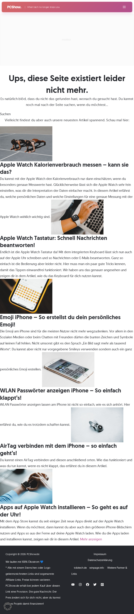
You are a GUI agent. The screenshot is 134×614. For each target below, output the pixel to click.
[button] (7, 606)
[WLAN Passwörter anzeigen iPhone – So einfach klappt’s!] (68, 369)
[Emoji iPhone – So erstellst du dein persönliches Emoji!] (26, 296)
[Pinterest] (102, 584)
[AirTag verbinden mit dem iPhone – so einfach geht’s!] (97, 424)
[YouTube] (73, 584)
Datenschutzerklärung (100, 560)
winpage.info (96, 567)
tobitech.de (80, 567)
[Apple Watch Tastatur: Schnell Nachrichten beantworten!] (77, 217)
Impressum (100, 554)
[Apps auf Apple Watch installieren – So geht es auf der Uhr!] (26, 486)
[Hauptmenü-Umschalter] (124, 7)
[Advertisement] (67, 39)
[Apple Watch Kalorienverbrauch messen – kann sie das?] (26, 143)
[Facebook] (87, 584)
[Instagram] (80, 584)
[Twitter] (94, 584)
